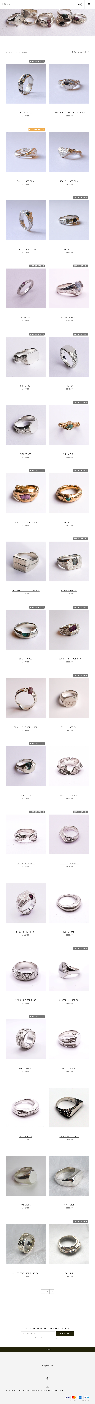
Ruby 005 (25, 317)
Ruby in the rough (25, 932)
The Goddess (25, 1137)
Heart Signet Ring (69, 181)
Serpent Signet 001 (69, 1000)
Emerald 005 (69, 249)
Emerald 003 (69, 522)
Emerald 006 (25, 113)
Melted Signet (69, 1068)
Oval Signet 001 (69, 727)
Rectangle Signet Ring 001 (26, 591)
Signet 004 (25, 386)
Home (8, 27)
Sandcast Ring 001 (69, 795)
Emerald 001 (25, 795)
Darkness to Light (69, 1137)
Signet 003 (69, 386)
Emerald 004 (69, 454)
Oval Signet (26, 1205)
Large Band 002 (26, 1068)
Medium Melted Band (25, 1000)
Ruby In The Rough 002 (26, 727)
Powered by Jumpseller (79, 1400)
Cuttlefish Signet (69, 863)
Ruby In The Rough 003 (69, 659)
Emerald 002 (25, 659)
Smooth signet (69, 1205)
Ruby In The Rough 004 (25, 522)
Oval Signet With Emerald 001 (69, 113)
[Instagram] (47, 1377)
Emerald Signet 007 (26, 249)
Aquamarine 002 (69, 317)
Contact (47, 1349)
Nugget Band (69, 932)
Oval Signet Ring (26, 181)
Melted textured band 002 (26, 1273)
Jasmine (69, 1273)
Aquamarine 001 (69, 591)
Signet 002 (25, 454)
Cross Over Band (26, 863)
